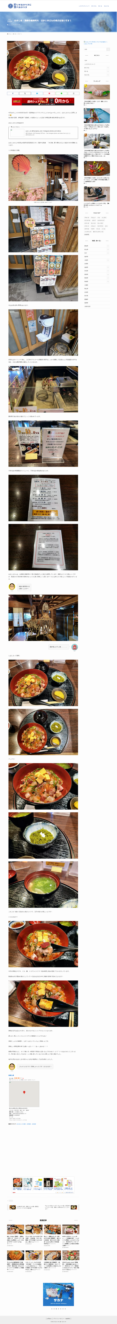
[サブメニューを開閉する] (108, 68)
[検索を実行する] (108, 49)
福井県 (86, 256)
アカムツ (93, 217)
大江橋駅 (24, 1124)
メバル (103, 229)
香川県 (86, 295)
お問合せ (49, 1318)
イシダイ (104, 217)
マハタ (98, 229)
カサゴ (94, 220)
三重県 (86, 285)
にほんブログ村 (88, 43)
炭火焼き (19, 1124)
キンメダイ (100, 223)
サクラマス (100, 226)
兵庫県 (86, 263)
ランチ (10, 24)
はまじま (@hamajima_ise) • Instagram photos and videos (43, 131)
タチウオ (87, 229)
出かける (86, 75)
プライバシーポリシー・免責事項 (61, 1318)
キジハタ (93, 223)
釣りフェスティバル (98, 231)
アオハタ (87, 217)
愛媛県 (86, 299)
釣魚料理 (87, 234)
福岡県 (86, 303)
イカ (99, 217)
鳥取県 (86, 278)
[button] (13, 93)
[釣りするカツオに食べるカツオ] (20, 6)
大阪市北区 (87, 306)
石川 (85, 253)
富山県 (86, 249)
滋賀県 (86, 267)
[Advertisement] (43, 1152)
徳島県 (86, 274)
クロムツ (93, 226)
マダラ (92, 229)
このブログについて (89, 64)
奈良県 (86, 270)
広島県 (86, 292)
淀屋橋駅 (29, 1124)
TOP (85, 60)
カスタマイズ (101, 220)
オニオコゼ (87, 220)
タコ (106, 226)
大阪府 (86, 260)
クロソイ (87, 226)
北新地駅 (34, 1124)
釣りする (86, 67)
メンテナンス (88, 231)
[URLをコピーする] (73, 93)
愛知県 (86, 246)
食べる (86, 71)
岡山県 (86, 288)
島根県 (86, 281)
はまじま (11, 1075)
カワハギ (87, 223)
